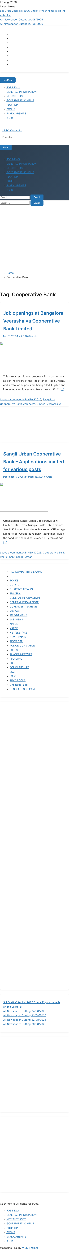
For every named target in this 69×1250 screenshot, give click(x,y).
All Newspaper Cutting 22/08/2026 (24, 1019)
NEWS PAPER (18, 637)
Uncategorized (19, 684)
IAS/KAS (15, 610)
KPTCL (14, 623)
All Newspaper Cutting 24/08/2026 (21, 19)
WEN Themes (30, 1247)
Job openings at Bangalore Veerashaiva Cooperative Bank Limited (33, 320)
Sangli (19, 556)
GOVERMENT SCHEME (20, 100)
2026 (38, 399)
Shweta (33, 336)
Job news (29, 403)
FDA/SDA (15, 593)
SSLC (13, 676)
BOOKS (10, 109)
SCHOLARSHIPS (16, 113)
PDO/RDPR (12, 104)
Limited (40, 403)
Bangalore (49, 399)
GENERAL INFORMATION (21, 91)
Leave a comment (11, 399)
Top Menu (7, 80)
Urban (28, 556)
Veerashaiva (54, 403)
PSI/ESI (14, 650)
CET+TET (15, 584)
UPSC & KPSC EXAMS (23, 689)
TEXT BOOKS (18, 680)
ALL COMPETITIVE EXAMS (26, 571)
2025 (38, 552)
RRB (12, 663)
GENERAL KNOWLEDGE (24, 602)
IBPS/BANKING (18, 615)
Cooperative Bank (11, 403)
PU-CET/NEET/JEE (21, 654)
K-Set (9, 117)
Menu (5, 147)
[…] (62, 389)
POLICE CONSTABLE (22, 645)
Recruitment (7, 556)
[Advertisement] (34, 237)
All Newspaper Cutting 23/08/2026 (21, 23)
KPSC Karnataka (12, 130)
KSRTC (14, 628)
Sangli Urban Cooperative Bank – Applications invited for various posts (33, 461)
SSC (12, 671)
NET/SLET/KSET (16, 96)
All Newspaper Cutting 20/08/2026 (24, 1024)
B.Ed (12, 576)
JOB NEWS (13, 87)
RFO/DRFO (16, 658)
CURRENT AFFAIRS (21, 589)
